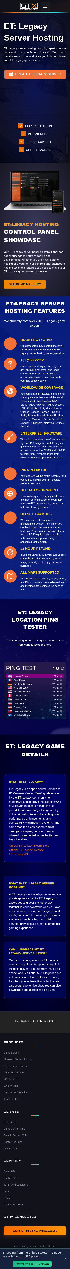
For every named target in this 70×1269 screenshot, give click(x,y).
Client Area (10, 1122)
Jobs (6, 1191)
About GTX (9, 1171)
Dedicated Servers (14, 1072)
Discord (8, 1198)
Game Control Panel (15, 1128)
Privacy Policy (21, 1246)
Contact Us (10, 1178)
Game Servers (12, 1053)
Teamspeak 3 (11, 1099)
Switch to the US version (32, 1264)
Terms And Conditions (16, 1184)
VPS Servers (11, 1079)
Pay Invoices (10, 1148)
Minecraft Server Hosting (18, 1059)
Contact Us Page (13, 1142)
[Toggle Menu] (45, 6)
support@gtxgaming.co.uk (35, 1230)
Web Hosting (11, 1086)
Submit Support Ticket (16, 1135)
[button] (35, 74)
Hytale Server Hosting (16, 1066)
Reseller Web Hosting (16, 1092)
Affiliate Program (13, 1204)
